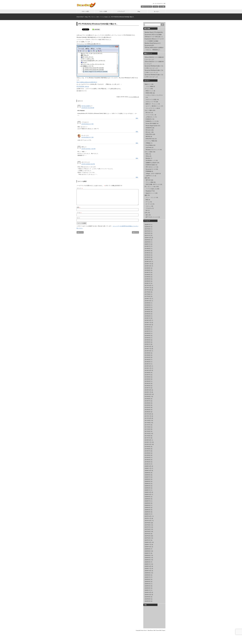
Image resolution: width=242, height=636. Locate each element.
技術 (146, 178)
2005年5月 (147, 581)
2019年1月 (147, 259)
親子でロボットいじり (152, 217)
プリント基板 (149, 182)
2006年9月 (147, 549)
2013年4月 (147, 381)
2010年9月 (147, 446)
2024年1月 (147, 224)
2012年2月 (147, 412)
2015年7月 (147, 331)
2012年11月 (148, 392)
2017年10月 (148, 290)
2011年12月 (148, 414)
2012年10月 (148, 394)
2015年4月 (147, 338)
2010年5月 (147, 455)
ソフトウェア (121, 11)
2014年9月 (147, 353)
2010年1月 (147, 464)
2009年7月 (147, 477)
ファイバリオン (150, 115)
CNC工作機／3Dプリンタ (153, 184)
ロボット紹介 (85, 11)
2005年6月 (147, 579)
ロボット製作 (148, 110)
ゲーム (147, 202)
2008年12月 (148, 492)
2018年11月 (148, 264)
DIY (147, 210)
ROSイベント (149, 91)
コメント (80, 188)
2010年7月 (147, 451)
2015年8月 (147, 329)
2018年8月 (147, 270)
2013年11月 (148, 368)
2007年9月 (147, 523)
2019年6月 (147, 248)
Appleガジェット (150, 193)
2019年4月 (147, 253)
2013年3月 (147, 383)
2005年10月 (148, 570)
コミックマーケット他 (152, 108)
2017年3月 (147, 296)
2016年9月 (147, 303)
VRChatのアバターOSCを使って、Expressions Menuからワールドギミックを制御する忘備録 (154, 39)
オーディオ (149, 204)
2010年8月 (147, 449)
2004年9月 (147, 597)
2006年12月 (148, 542)
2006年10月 (148, 547)
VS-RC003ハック (150, 160)
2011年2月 (147, 435)
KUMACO (148, 119)
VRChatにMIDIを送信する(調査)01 (154, 47)
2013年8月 (147, 372)
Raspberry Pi (149, 191)
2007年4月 (147, 533)
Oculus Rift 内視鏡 (151, 123)
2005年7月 (147, 577)
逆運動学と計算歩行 (151, 162)
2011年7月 (147, 425)
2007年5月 (147, 531)
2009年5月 (147, 481)
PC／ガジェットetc (150, 186)
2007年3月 (147, 536)
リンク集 (162, 6)
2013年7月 (147, 375)
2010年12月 (148, 440)
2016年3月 (147, 314)
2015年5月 (147, 335)
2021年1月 (147, 235)
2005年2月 (147, 588)
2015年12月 (148, 320)
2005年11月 (148, 568)
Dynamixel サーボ (151, 169)
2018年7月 (147, 272)
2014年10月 (148, 351)
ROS (147, 154)
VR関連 (148, 143)
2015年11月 (148, 322)
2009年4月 (147, 483)
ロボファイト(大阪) (151, 99)
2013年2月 (147, 385)
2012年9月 (147, 396)
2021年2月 (147, 233)
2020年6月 (147, 242)
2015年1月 (147, 344)
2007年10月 (148, 520)
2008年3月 (147, 510)
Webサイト (148, 84)
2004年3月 (147, 601)
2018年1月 (147, 283)
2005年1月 (147, 590)
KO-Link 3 (148, 112)
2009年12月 (148, 466)
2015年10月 (148, 324)
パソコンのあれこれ (134, 96)
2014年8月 (147, 355)
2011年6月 (147, 427)
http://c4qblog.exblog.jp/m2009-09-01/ (87, 82)
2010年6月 (147, 453)
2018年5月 (147, 277)
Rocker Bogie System (152, 125)
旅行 (147, 215)
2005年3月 (147, 586)
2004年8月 (147, 599)
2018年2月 (147, 281)
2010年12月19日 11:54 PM (88, 148)
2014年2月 (147, 361)
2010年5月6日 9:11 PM (87, 137)
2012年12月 (148, 390)
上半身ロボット (150, 117)
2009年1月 (147, 490)
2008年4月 (147, 507)
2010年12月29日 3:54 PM (88, 164)
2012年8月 (147, 398)
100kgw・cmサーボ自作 (152, 173)
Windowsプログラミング (152, 149)
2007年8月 (147, 525)
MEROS (148, 136)
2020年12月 (148, 237)
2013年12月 (148, 366)
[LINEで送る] (96, 29)
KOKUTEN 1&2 (150, 139)
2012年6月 (147, 403)
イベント (147, 88)
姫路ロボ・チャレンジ (152, 104)
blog (139, 11)
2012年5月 (147, 405)
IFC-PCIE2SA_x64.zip (83, 86)
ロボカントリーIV (151, 101)
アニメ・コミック (151, 197)
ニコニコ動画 (149, 86)
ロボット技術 (103, 11)
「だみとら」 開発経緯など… (153, 50)
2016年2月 (147, 316)
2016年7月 (147, 307)
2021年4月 (147, 231)
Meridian (148, 158)
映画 (147, 199)
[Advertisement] (154, 616)
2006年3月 (147, 562)
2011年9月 (147, 420)
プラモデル (149, 208)
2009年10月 (148, 470)
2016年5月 (147, 311)
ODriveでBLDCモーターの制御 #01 (154, 57)
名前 (78, 207)
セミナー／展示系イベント (153, 106)
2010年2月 (147, 462)
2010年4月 (147, 457)
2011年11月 (148, 416)
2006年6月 (147, 555)
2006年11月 (148, 544)
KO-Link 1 (148, 132)
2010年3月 (147, 459)
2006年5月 (147, 557)
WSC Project (162, 630)
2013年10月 (148, 370)
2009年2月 (147, 488)
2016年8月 (147, 305)
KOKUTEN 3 (149, 134)
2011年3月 (147, 433)
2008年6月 (147, 503)
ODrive (147, 156)
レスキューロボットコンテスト (154, 95)
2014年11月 (148, 348)
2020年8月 (147, 240)
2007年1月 (147, 540)
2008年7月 (147, 501)
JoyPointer (149, 147)
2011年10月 (148, 418)
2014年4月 (147, 357)
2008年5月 (147, 505)
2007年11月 (148, 518)
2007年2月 (147, 538)
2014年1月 (147, 364)
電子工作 (148, 180)
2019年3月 (147, 255)
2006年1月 (147, 564)
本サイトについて (146, 6)
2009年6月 (147, 479)
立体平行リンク (150, 176)
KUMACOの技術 (150, 165)
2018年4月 (147, 279)
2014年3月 (147, 359)
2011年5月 (147, 429)
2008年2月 (147, 512)
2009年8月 (147, 475)
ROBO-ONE (149, 93)
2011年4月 (147, 431)
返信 (137, 118)
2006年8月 (147, 551)
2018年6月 (147, 274)
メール (155, 6)
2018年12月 (148, 261)
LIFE (146, 213)
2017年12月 (148, 285)
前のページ (80, 232)
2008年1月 (147, 514)
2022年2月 (147, 227)
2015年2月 (147, 342)
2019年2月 (147, 257)
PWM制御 (148, 171)
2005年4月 (147, 584)
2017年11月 (148, 287)
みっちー (156, 11)
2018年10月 (148, 266)
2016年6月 (147, 309)
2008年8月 (147, 499)
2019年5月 (147, 250)
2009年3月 (147, 486)
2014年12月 (148, 346)
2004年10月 (148, 594)
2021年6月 (147, 229)
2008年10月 (148, 494)
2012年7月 (147, 401)
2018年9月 (147, 268)
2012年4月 (147, 407)
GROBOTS (149, 128)
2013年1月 (147, 388)
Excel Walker (149, 145)
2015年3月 (147, 340)
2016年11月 (148, 298)
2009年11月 (148, 468)
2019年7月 (147, 246)
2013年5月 (147, 379)
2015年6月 (147, 333)
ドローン (148, 206)
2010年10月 (148, 444)
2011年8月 (147, 422)
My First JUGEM (85, 106)
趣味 (146, 195)
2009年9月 (147, 472)
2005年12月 (148, 566)
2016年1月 (147, 318)
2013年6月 (147, 377)
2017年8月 (147, 294)
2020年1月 (147, 244)
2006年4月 (147, 560)
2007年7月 (147, 527)
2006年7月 (147, 553)
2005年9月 (147, 573)
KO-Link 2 (148, 130)
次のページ (135, 232)
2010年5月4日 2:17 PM (87, 124)
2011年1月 (147, 438)
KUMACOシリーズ (151, 121)
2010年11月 (148, 442)
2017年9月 (147, 292)
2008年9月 (147, 496)
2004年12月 (148, 592)
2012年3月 (147, 409)
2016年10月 (148, 301)
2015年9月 (147, 327)
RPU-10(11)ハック (151, 167)
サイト (78, 218)
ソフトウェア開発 (150, 141)
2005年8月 (147, 575)
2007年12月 (148, 516)
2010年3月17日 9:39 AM (87, 107)
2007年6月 (147, 529)
